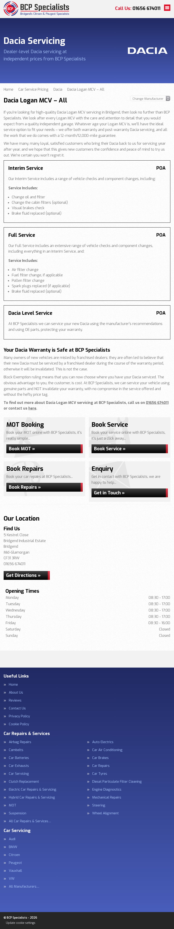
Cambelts (16, 750)
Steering (98, 805)
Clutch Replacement (24, 781)
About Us (16, 692)
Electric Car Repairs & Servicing (32, 789)
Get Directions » (23, 575)
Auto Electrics (103, 742)
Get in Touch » (109, 493)
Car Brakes (100, 758)
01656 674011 (137, 8)
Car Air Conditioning (107, 750)
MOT (12, 805)
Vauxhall (15, 870)
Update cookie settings (20, 923)
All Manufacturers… (24, 886)
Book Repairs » (25, 487)
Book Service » (110, 449)
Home (13, 684)
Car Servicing (19, 773)
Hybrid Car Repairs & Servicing (32, 797)
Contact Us (17, 708)
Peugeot (15, 863)
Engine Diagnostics (106, 789)
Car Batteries (19, 758)
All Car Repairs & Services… (30, 821)
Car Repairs (101, 766)
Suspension (17, 813)
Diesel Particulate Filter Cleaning (117, 781)
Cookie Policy (19, 724)
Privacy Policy (19, 716)
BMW (13, 847)
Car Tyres (99, 773)
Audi (12, 839)
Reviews (15, 700)
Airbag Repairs (20, 742)
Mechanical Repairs (106, 797)
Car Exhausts (19, 766)
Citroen (14, 855)
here (32, 408)
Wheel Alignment (105, 813)
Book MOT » (22, 449)
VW (11, 878)
